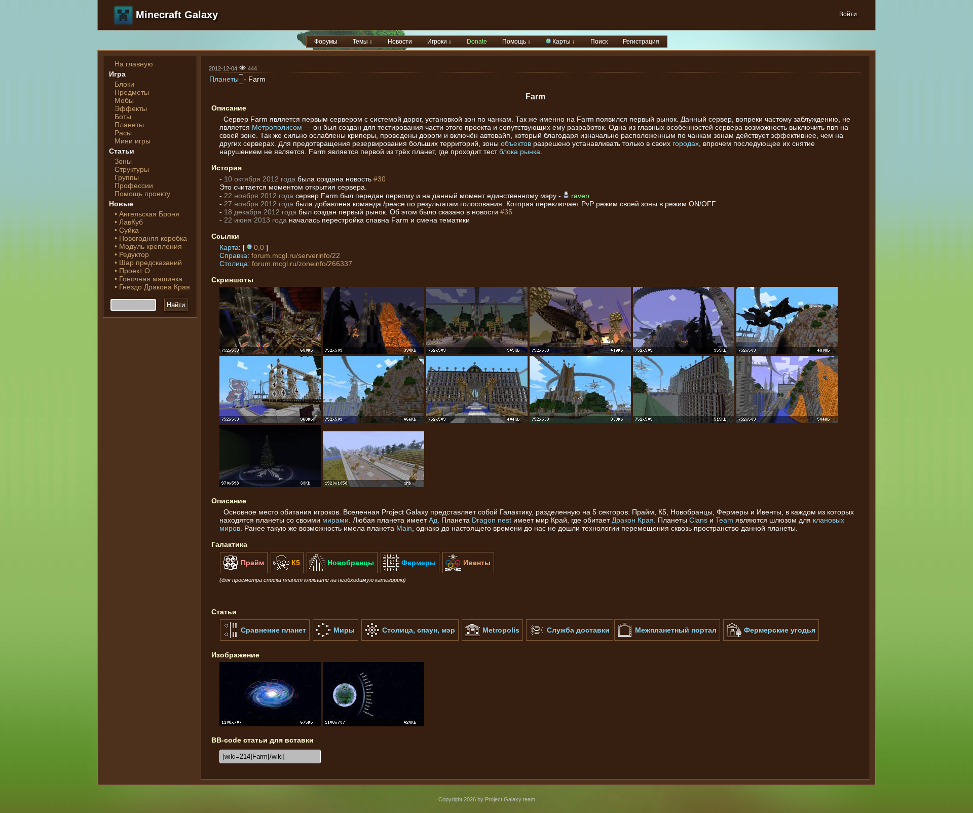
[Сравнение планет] (264, 639)
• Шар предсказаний (148, 262)
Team (724, 520)
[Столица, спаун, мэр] (410, 639)
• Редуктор (132, 254)
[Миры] (335, 639)
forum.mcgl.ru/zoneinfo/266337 (302, 264)
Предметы (132, 92)
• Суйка (127, 230)
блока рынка (519, 151)
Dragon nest (491, 520)
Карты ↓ (563, 41)
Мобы (124, 100)
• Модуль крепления (148, 246)
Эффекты (131, 108)
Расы (123, 133)
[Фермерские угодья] (771, 639)
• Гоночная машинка (148, 279)
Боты (123, 117)
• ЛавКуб (129, 222)
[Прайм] (243, 571)
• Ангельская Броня (147, 214)
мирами (335, 520)
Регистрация (641, 41)
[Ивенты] (468, 571)
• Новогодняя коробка (151, 238)
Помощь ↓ (516, 41)
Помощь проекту (142, 194)
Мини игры (133, 141)
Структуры (132, 169)
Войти (848, 14)
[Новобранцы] (342, 571)
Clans (698, 520)
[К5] (287, 571)
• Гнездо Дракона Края (152, 287)
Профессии (134, 185)
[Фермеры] (410, 571)
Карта (229, 247)
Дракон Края (633, 520)
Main (404, 528)
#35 (506, 212)
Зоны (123, 161)
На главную (134, 64)
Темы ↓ (362, 41)
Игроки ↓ (439, 41)
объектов (516, 143)
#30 (379, 179)
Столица (233, 264)
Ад (433, 520)
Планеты (129, 125)
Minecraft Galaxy (177, 14)
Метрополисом (277, 127)
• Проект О (132, 271)
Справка (233, 255)
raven (580, 196)
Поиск (599, 41)
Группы (127, 177)
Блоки (124, 84)
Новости (400, 41)
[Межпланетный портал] (667, 639)
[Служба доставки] (570, 639)
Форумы (326, 41)
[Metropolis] (492, 639)
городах (685, 143)
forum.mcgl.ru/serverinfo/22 (295, 255)
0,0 (259, 247)
